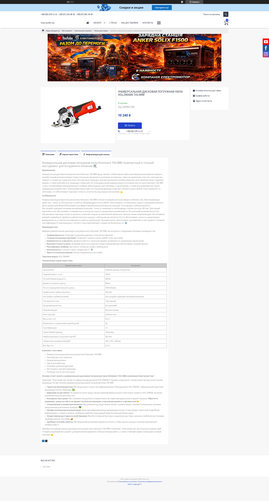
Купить (131, 125)
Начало (87, 22)
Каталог (97, 22)
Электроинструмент (83, 30)
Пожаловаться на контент (127, 481)
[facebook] (43, 441)
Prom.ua (146, 479)
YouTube (46, 466)
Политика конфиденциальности (150, 481)
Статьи (113, 22)
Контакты (147, 22)
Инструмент (67, 30)
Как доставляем (129, 22)
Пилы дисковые (101, 30)
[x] (46, 441)
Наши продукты (53, 30)
